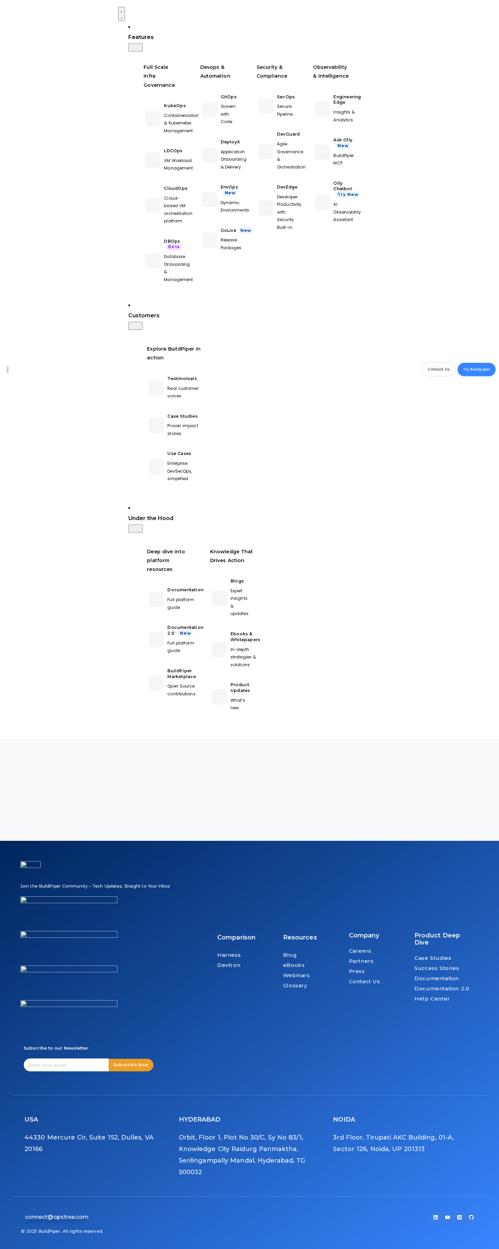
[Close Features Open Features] (135, 47)
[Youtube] (447, 1217)
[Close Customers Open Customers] (135, 326)
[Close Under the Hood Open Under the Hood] (135, 528)
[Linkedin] (435, 1217)
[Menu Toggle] (121, 14)
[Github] (471, 1217)
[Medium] (459, 1217)
